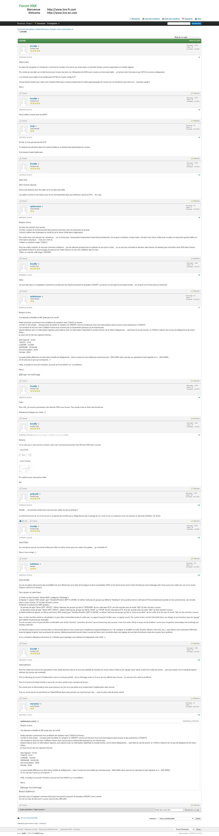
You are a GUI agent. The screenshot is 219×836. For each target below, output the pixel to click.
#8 (199, 397)
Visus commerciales (64, 29)
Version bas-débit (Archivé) (48, 829)
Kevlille (33, 46)
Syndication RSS (66, 829)
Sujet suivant (39, 810)
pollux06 (34, 494)
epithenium (35, 206)
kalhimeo (34, 564)
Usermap (76, 829)
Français (53, 29)
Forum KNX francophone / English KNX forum (33, 29)
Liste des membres (152, 19)
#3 (199, 137)
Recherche (136, 19)
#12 (199, 575)
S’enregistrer (52, 23)
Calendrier (189, 19)
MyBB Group (39, 833)
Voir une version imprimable (29, 818)
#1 (199, 57)
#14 (199, 715)
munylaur (34, 704)
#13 (199, 660)
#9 (199, 435)
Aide (199, 19)
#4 (199, 175)
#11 (199, 537)
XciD (32, 126)
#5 (199, 217)
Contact (20, 829)
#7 (199, 307)
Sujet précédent (26, 810)
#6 (199, 275)
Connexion (41, 23)
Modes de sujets (194, 40)
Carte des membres (172, 19)
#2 (199, 109)
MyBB (24, 833)
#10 (199, 505)
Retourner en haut (31, 829)
